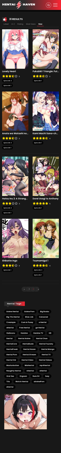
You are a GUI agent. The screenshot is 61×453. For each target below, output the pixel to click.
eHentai (10, 327)
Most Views (31, 24)
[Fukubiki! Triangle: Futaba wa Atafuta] (46, 48)
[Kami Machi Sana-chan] (46, 111)
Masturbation (12, 365)
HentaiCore (11, 344)
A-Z (13, 24)
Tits (8, 381)
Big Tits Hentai (13, 317)
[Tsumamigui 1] (46, 238)
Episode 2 (8, 80)
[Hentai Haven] (18, 4)
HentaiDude (28, 344)
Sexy (47, 376)
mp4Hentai (45, 365)
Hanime (24, 333)
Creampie (10, 322)
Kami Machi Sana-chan (46, 133)
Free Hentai (24, 327)
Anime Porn (29, 311)
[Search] (48, 5)
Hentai (9, 338)
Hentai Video (27, 360)
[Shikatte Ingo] (15, 238)
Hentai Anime (24, 338)
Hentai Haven (29, 349)
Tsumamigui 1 (40, 260)
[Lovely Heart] (15, 48)
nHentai (30, 371)
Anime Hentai (12, 311)
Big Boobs (44, 311)
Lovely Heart (9, 71)
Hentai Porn (11, 354)
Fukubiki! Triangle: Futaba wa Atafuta (46, 71)
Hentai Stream (29, 354)
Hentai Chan (42, 338)
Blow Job (29, 317)
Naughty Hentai (13, 371)
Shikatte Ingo (9, 260)
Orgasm (23, 376)
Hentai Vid (11, 360)
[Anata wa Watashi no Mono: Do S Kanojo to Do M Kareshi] (15, 111)
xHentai (9, 387)
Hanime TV (38, 333)
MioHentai (29, 365)
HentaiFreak (12, 349)
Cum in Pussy (27, 322)
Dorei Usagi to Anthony (45, 198)
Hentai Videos (45, 360)
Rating (20, 24)
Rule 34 (36, 376)
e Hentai (42, 322)
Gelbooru (10, 333)
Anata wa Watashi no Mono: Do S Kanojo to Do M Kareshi (15, 133)
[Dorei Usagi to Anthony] (46, 176)
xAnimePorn (39, 381)
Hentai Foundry (46, 344)
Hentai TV (46, 354)
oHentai (43, 371)
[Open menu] (55, 5)
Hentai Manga (47, 349)
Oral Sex (10, 376)
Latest (6, 24)
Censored (43, 317)
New (40, 24)
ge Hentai (39, 327)
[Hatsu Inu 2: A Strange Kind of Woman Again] (15, 176)
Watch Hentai (21, 381)
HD (50, 333)
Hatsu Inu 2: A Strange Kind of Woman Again (15, 198)
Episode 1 (7, 85)
